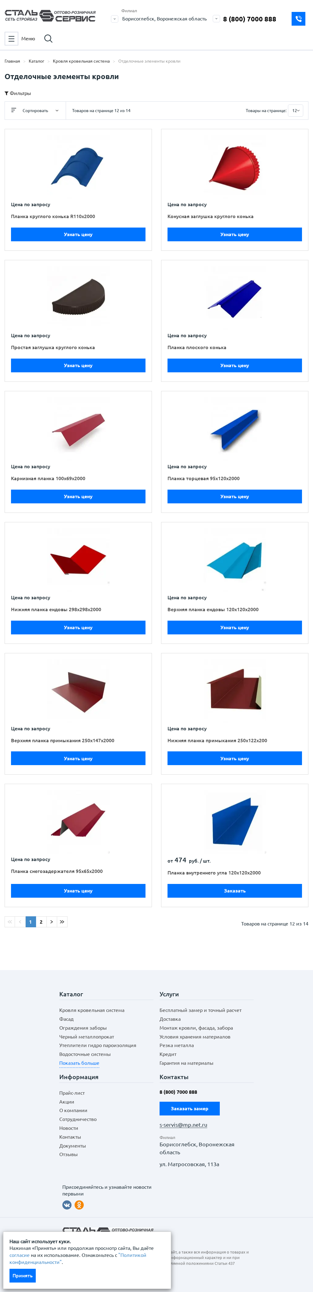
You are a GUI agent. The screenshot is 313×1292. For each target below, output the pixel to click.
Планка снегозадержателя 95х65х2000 (57, 871)
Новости (68, 1128)
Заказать (235, 890)
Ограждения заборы (83, 1028)
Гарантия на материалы (186, 1063)
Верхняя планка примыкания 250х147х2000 (62, 740)
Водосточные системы (85, 1054)
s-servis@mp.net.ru (183, 1125)
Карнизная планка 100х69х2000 (48, 478)
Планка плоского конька (197, 347)
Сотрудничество (78, 1119)
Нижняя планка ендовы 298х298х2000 (56, 609)
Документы (72, 1145)
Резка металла (177, 1045)
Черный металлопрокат (86, 1036)
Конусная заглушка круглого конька (211, 216)
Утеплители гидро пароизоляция (97, 1045)
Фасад (66, 1019)
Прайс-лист (72, 1093)
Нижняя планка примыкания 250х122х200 (217, 740)
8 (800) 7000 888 (249, 19)
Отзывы (68, 1154)
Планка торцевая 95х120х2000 (204, 478)
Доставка (170, 1019)
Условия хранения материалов (195, 1036)
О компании (73, 1110)
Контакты (70, 1137)
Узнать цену (78, 234)
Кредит (168, 1054)
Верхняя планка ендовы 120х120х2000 (213, 609)
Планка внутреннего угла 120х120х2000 (214, 872)
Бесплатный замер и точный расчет (200, 1010)
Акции (66, 1101)
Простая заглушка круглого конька (53, 347)
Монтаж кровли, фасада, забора (196, 1028)
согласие (19, 1255)
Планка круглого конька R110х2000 (53, 216)
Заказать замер (298, 19)
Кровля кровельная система (91, 1010)
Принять (23, 1275)
